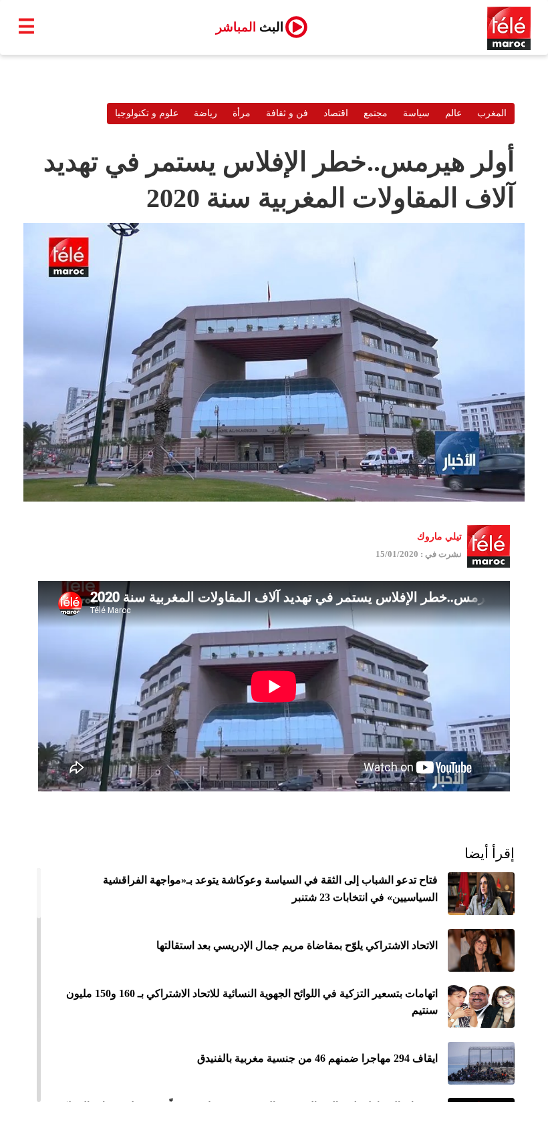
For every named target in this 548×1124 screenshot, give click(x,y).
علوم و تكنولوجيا (146, 113)
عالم (453, 113)
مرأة (242, 113)
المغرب (492, 113)
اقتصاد (335, 113)
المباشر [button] (249, 27)
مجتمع (376, 113)
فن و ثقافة (287, 113)
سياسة (416, 113)
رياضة (205, 113)
